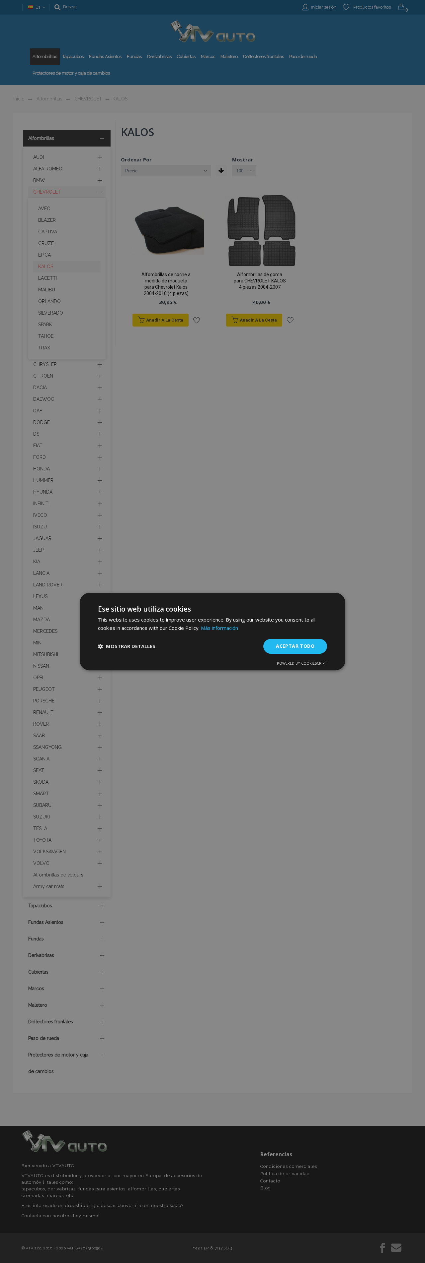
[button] (126, 646)
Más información (219, 628)
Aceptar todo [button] (295, 646)
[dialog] (212, 631)
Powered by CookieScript (302, 663)
